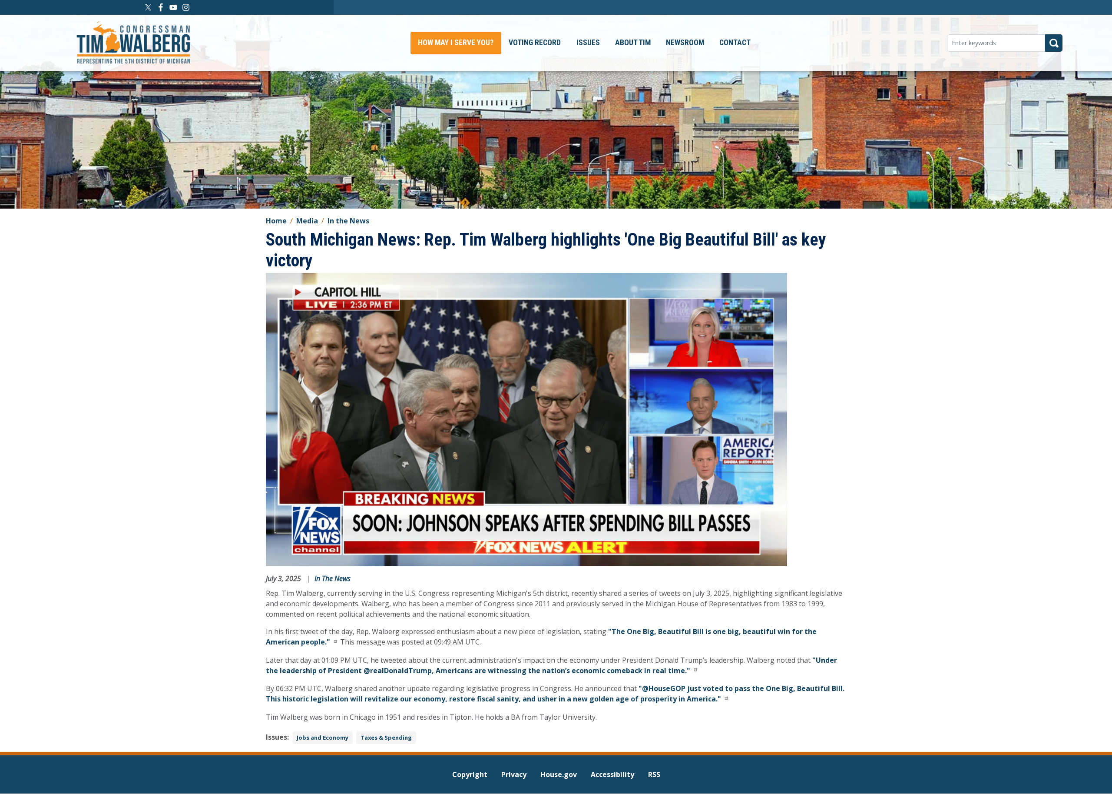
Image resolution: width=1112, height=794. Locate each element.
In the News (348, 221)
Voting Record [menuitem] (535, 42)
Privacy (513, 774)
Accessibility (612, 774)
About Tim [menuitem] (633, 42)
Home (276, 221)
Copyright (469, 774)
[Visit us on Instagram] (187, 7)
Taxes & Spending (386, 737)
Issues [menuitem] (588, 42)
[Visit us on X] (149, 7)
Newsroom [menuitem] (685, 42)
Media (307, 221)
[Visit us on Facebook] (162, 7)
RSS (654, 774)
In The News (332, 578)
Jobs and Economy (322, 737)
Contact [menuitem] (735, 42)
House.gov (558, 774)
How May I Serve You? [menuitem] (455, 42)
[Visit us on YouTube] (174, 7)
